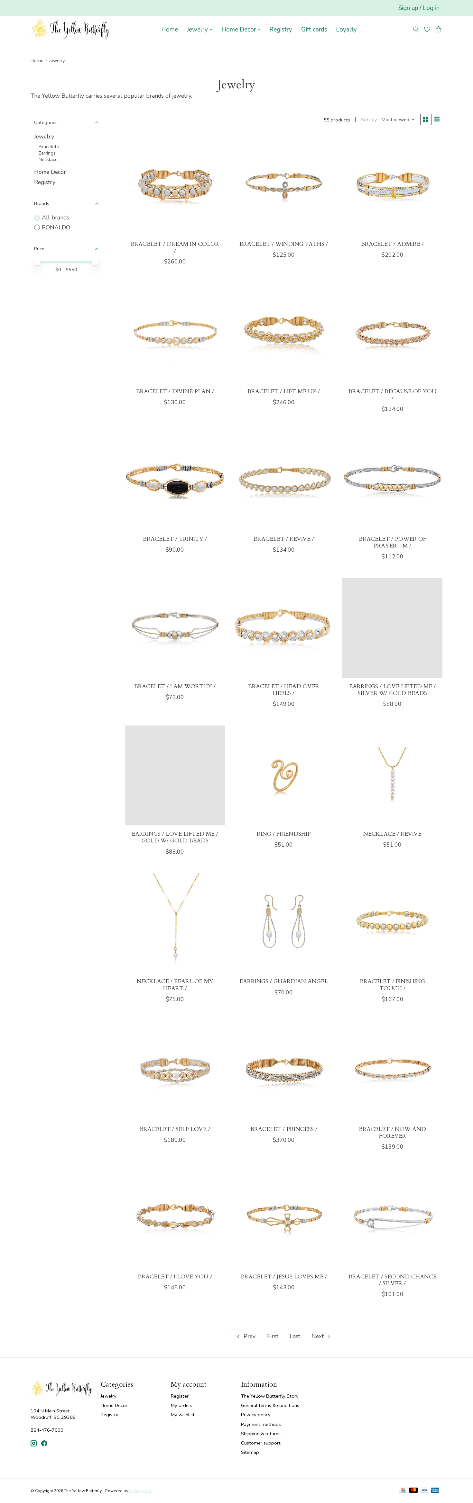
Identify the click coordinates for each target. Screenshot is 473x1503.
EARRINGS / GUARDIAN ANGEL (283, 981)
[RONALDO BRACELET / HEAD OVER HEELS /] (283, 628)
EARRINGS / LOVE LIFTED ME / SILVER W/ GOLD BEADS (392, 690)
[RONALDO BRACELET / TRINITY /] (175, 480)
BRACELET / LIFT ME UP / (283, 391)
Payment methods (261, 1424)
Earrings (47, 153)
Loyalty (346, 29)
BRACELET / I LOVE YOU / (175, 1276)
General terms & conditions (270, 1405)
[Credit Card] (403, 1491)
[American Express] (435, 1491)
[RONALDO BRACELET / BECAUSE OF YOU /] (392, 333)
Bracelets (49, 146)
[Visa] (424, 1491)
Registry (280, 29)
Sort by (369, 119)
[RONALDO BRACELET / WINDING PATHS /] (283, 185)
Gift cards (314, 29)
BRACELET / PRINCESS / (283, 1129)
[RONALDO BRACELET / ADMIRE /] (392, 185)
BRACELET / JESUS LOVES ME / (284, 1276)
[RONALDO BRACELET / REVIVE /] (283, 480)
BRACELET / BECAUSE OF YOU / (392, 395)
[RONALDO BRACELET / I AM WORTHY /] (175, 628)
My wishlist (183, 1414)
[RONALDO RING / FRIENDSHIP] (283, 775)
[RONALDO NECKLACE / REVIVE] (392, 775)
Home (169, 29)
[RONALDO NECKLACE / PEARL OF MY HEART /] (175, 923)
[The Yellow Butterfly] (70, 29)
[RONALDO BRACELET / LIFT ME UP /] (283, 333)
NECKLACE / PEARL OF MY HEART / (175, 985)
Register (180, 1396)
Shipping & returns (261, 1433)
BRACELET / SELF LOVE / (175, 1129)
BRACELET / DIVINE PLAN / (175, 391)
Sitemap (250, 1452)
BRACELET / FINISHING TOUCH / (392, 985)
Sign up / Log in (419, 8)
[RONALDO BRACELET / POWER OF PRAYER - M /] (392, 480)
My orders (181, 1405)
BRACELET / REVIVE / (284, 539)
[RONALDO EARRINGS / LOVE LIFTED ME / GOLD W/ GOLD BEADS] (175, 775)
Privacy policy (256, 1414)
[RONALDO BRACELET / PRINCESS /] (283, 1070)
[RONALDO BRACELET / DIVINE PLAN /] (175, 333)
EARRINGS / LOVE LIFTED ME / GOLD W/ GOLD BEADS (175, 837)
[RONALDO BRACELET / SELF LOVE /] (175, 1070)
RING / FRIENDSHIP (284, 834)
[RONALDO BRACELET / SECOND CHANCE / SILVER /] (392, 1218)
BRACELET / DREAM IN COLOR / (175, 247)
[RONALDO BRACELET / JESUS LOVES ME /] (283, 1218)
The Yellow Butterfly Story (270, 1396)
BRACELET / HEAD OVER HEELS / (283, 690)
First (272, 1336)
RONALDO (56, 227)
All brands (55, 217)
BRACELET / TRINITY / (175, 539)
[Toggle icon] (416, 29)
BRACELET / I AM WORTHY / (175, 686)
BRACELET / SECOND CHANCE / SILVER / (392, 1280)
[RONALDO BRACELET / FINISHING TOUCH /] (392, 923)
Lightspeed (140, 1490)
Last (295, 1336)
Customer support (261, 1443)
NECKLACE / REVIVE (392, 834)
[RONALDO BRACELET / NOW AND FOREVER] (392, 1070)
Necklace (48, 159)
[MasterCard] (413, 1491)
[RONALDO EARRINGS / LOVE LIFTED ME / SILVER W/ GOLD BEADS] (392, 628)
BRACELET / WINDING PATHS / (283, 244)
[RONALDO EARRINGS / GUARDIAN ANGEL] (283, 923)
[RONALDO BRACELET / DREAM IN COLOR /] (175, 185)
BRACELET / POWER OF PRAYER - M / (392, 542)
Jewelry (44, 136)
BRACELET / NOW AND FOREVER (392, 1132)
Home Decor (50, 172)
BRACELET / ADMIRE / (392, 244)
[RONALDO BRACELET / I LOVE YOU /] (175, 1218)
